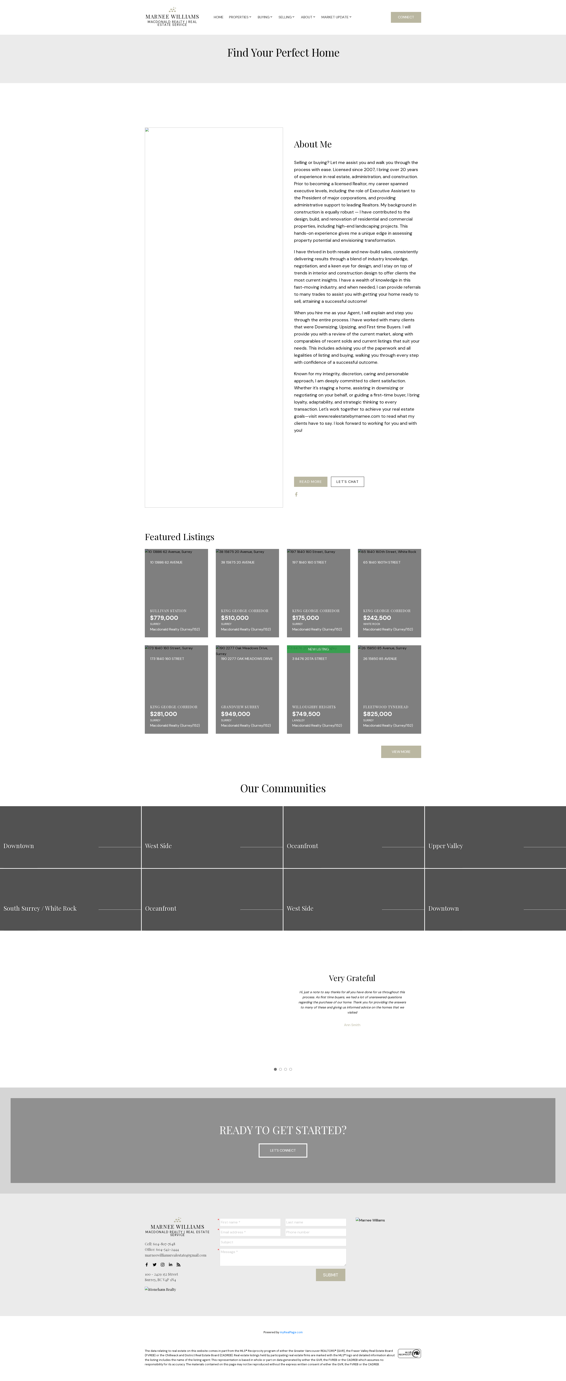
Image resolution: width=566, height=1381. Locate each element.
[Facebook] (148, 1265)
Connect (406, 17)
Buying (264, 17)
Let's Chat (348, 482)
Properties (239, 17)
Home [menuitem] (219, 17)
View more (401, 751)
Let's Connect (283, 1150)
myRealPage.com (291, 1332)
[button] (310, 482)
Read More (311, 482)
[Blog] (180, 1265)
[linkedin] (172, 1265)
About (306, 17)
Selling (285, 17)
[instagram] (164, 1265)
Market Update (335, 17)
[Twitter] (156, 1265)
